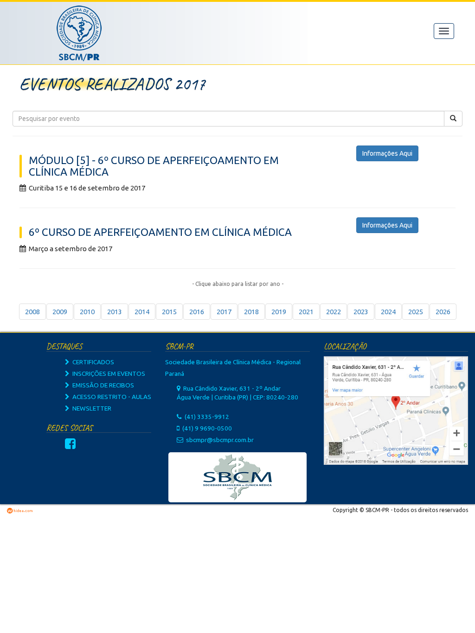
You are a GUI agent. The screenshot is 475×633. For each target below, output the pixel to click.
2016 (196, 312)
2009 (59, 312)
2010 (87, 312)
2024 (388, 312)
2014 (142, 312)
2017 (224, 312)
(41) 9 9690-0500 (207, 428)
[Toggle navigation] (444, 31)
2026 (443, 312)
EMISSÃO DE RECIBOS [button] (102, 385)
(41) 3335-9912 (207, 416)
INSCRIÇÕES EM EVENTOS (107, 373)
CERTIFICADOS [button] (92, 362)
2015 (169, 312)
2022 (333, 312)
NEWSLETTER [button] (90, 408)
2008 (32, 312)
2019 (278, 312)
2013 (114, 312)
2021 (306, 312)
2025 (415, 312)
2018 (251, 312)
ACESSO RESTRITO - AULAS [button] (110, 396)
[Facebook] (70, 445)
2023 (360, 312)
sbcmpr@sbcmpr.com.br (220, 439)
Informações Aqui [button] (387, 153)
